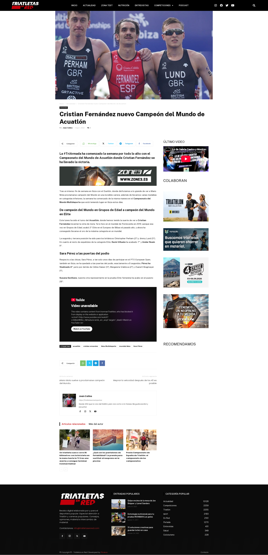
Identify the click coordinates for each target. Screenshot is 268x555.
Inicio (61, 104)
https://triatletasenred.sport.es (90, 400)
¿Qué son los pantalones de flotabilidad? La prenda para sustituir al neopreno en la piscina (107, 456)
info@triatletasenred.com (86, 528)
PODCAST (184, 5)
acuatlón (76, 346)
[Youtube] (96, 411)
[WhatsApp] (83, 363)
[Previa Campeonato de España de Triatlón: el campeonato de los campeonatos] (141, 439)
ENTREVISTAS (142, 5)
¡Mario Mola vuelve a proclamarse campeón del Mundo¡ (82, 382)
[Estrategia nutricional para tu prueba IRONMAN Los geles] (118, 517)
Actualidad (70, 104)
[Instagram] (86, 411)
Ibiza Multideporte (108, 346)
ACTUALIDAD (89, 5)
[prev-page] (61, 469)
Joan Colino (67, 128)
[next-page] (65, 469)
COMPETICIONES (162, 5)
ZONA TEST (107, 5)
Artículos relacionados (73, 424)
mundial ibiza (124, 346)
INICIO (74, 5)
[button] (254, 5)
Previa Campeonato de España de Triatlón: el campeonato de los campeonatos (138, 456)
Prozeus (104, 552)
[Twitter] (89, 363)
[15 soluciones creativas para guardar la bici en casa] (118, 531)
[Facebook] (102, 363)
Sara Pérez (137, 346)
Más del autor (96, 424)
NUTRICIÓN (123, 5)
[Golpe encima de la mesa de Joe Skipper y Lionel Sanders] (118, 504)
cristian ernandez (90, 346)
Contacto (205, 552)
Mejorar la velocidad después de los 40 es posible (135, 382)
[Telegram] (96, 363)
